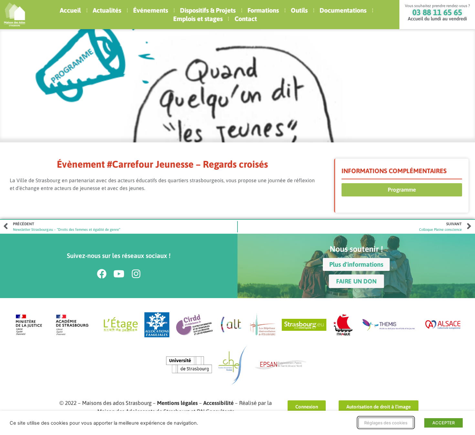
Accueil (70, 10)
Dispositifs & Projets (208, 10)
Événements (150, 10)
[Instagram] (136, 274)
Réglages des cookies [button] (385, 422)
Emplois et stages (198, 18)
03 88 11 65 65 (437, 12)
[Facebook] (102, 274)
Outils (299, 10)
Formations (263, 10)
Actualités (107, 10)
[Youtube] (119, 274)
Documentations (343, 10)
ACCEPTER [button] (443, 422)
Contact (246, 18)
